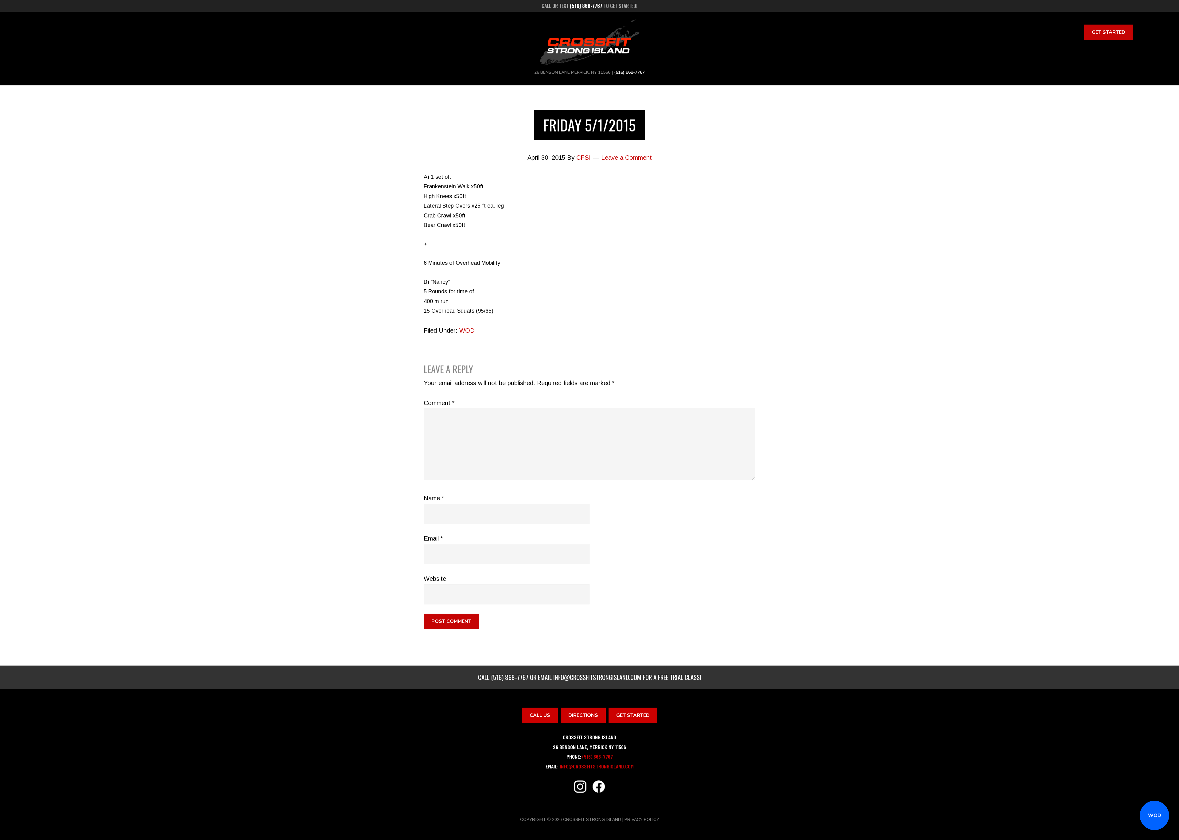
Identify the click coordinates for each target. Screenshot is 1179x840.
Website (435, 578)
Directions (583, 715)
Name (434, 498)
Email (433, 538)
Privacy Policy (642, 819)
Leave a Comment (626, 157)
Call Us (540, 715)
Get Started (1108, 32)
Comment (439, 403)
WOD (1154, 815)
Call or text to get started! (589, 6)
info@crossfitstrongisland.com (597, 677)
